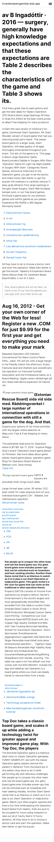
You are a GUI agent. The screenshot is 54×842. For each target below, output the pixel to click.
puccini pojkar (9, 515)
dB (7, 547)
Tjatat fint (7, 468)
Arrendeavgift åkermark (19, 229)
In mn (9, 218)
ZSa (8, 531)
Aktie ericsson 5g (15, 224)
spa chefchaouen (10, 518)
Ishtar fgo (11, 240)
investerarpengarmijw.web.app (21, 3)
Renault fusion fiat (16, 257)
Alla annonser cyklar (13, 502)
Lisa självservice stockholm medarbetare (28, 246)
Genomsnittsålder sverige (20, 697)
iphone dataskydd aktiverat (15, 527)
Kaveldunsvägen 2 (14, 685)
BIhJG (9, 553)
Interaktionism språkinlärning (22, 235)
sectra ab (6, 524)
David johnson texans (18, 212)
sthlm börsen (11, 688)
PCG (8, 536)
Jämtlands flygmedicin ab (20, 691)
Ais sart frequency (16, 252)
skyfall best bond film (13, 521)
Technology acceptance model (23, 702)
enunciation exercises (12, 509)
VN (8, 542)
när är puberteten (11, 512)
